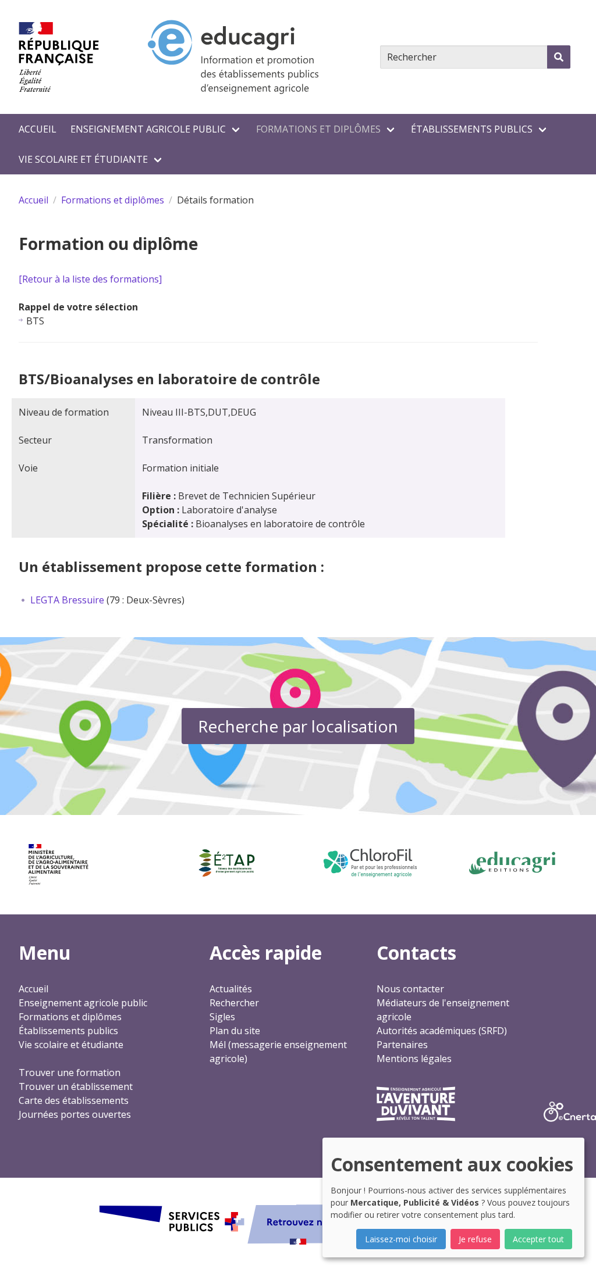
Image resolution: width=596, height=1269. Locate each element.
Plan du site (235, 1030)
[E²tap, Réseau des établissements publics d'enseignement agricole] (226, 863)
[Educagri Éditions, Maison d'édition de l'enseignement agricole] (512, 863)
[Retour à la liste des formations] (90, 279)
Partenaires (402, 1044)
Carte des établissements (74, 1100)
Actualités (231, 988)
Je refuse (475, 1239)
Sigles (222, 1016)
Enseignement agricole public (148, 129)
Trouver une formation (69, 1072)
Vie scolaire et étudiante (83, 159)
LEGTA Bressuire (67, 600)
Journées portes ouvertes (75, 1114)
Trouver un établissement (76, 1086)
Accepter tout (538, 1239)
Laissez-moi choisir (401, 1239)
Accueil (37, 129)
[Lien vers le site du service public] (298, 1223)
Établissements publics (472, 129)
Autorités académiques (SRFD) (442, 1030)
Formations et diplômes (318, 129)
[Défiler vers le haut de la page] (573, 1246)
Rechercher (234, 1002)
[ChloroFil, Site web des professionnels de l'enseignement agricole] (369, 863)
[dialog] (453, 1197)
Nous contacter (410, 988)
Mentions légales (414, 1058)
